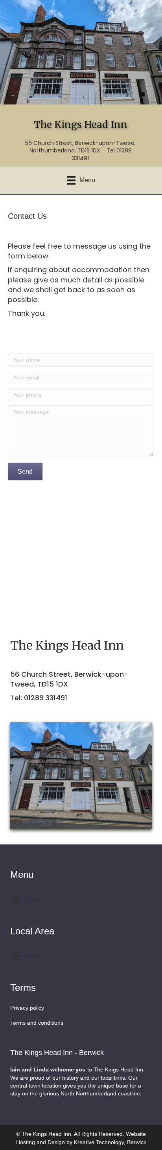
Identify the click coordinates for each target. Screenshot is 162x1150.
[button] (25, 471)
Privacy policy (27, 1008)
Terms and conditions (36, 1023)
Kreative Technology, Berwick (110, 1142)
